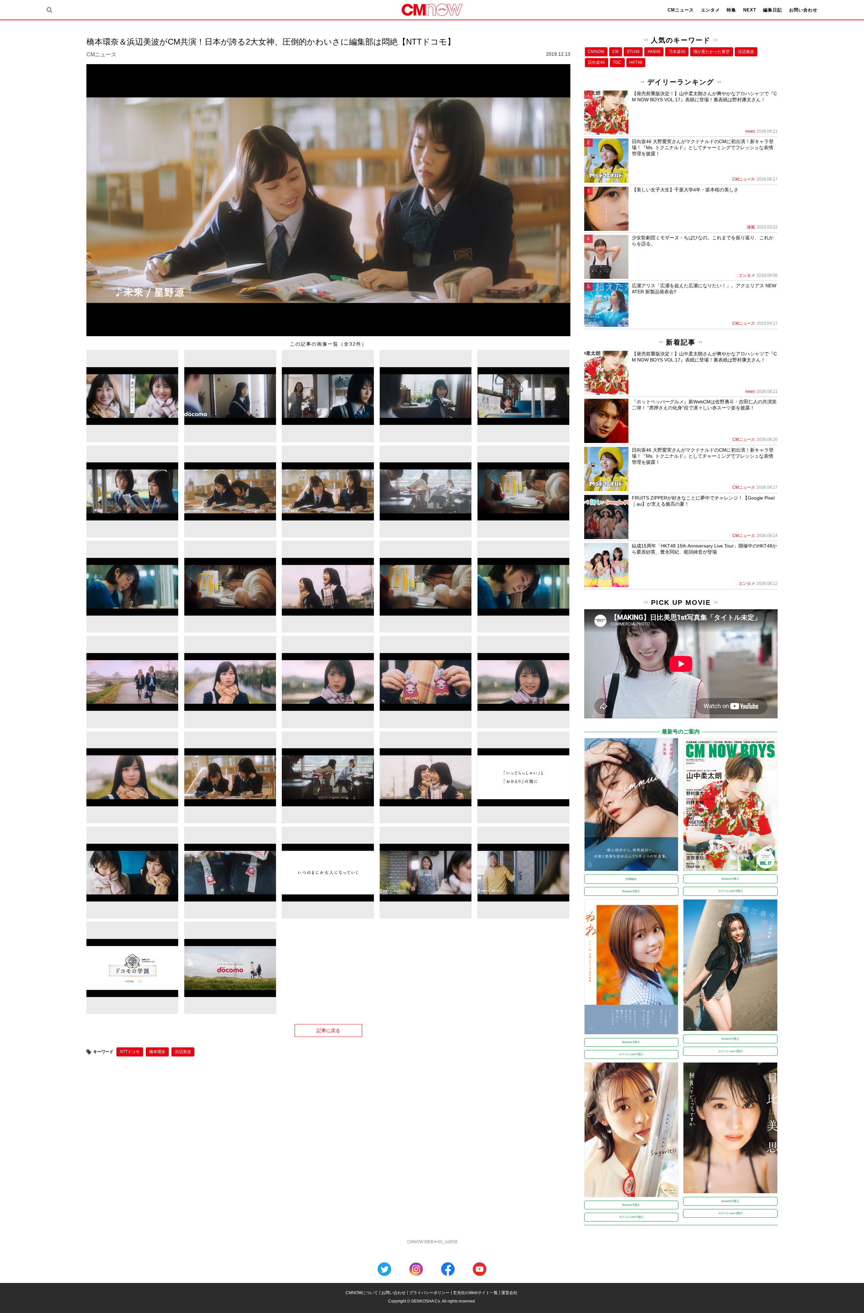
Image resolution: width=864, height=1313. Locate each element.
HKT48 (635, 62)
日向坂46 (596, 62)
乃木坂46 (677, 51)
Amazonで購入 (631, 891)
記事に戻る (328, 1030)
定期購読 (631, 879)
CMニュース (681, 9)
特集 (731, 9)
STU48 (633, 51)
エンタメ (710, 9)
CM (615, 51)
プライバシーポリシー (429, 1292)
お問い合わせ (803, 9)
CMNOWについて (362, 1292)
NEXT (749, 9)
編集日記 (772, 9)
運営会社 (509, 1292)
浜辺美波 (183, 1051)
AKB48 (654, 51)
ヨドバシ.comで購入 (730, 890)
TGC (617, 62)
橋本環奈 (157, 1051)
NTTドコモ (130, 1051)
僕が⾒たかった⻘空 (711, 51)
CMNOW (596, 51)
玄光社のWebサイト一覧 (475, 1292)
